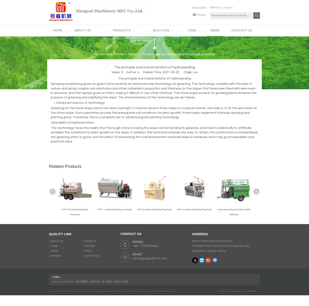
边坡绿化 (95, 281)
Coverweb (250, 291)
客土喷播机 (82, 281)
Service (56, 255)
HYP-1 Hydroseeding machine (114, 209)
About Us (57, 241)
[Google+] (208, 260)
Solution (89, 245)
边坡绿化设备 (120, 281)
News (54, 250)
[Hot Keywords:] (256, 15)
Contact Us (91, 255)
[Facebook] (215, 260)
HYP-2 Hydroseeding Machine (154, 209)
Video (88, 250)
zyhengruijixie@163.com (150, 258)
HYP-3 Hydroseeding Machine (194, 209)
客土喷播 (107, 281)
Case (54, 245)
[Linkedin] (202, 260)
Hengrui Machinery (63, 281)
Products (90, 241)
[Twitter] (195, 260)
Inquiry (201, 14)
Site (195, 72)
